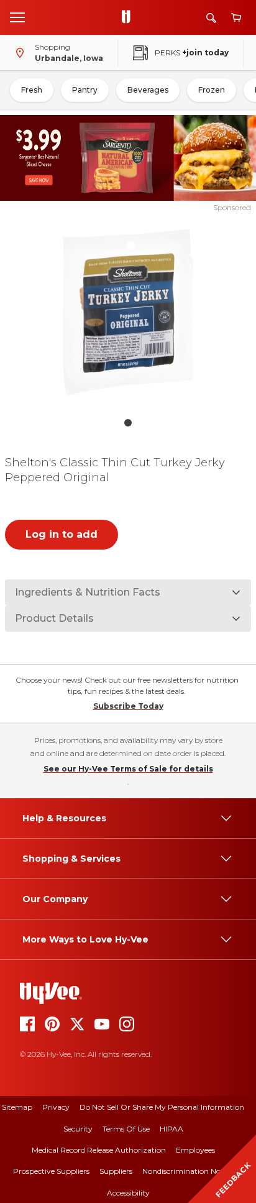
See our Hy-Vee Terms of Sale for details (128, 768)
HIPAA (171, 1128)
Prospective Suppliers (51, 1171)
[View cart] (236, 17)
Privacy (56, 1107)
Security (78, 1128)
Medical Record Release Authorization (99, 1150)
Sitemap (17, 1107)
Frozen (211, 89)
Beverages (147, 89)
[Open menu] (17, 16)
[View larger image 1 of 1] (128, 312)
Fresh (31, 89)
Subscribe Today (128, 706)
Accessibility (128, 1192)
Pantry (85, 89)
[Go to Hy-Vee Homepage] (129, 17)
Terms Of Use (126, 1128)
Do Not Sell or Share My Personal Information (162, 1107)
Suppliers (115, 1171)
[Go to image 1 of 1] (128, 422)
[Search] (211, 18)
